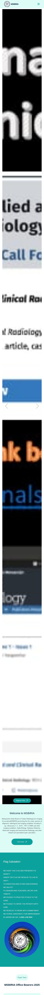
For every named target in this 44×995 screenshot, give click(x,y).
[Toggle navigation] (38, 4)
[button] (37, 406)
